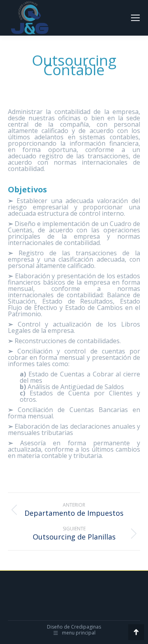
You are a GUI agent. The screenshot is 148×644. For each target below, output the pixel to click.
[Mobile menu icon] (135, 18)
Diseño (55, 626)
